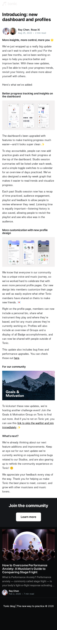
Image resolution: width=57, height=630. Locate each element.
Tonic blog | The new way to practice (23, 606)
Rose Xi (35, 29)
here (16, 358)
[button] (52, 3)
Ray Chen (23, 29)
